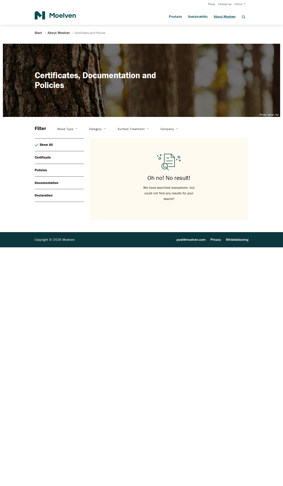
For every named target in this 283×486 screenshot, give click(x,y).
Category (96, 129)
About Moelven (225, 16)
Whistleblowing (237, 239)
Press (211, 4)
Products (175, 16)
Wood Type (65, 129)
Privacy (215, 239)
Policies (41, 170)
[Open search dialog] (243, 17)
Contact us (224, 4)
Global (238, 4)
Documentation (46, 182)
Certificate (43, 157)
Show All (46, 144)
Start (39, 32)
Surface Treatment (132, 129)
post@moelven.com (191, 239)
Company (168, 129)
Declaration (44, 195)
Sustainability (198, 16)
